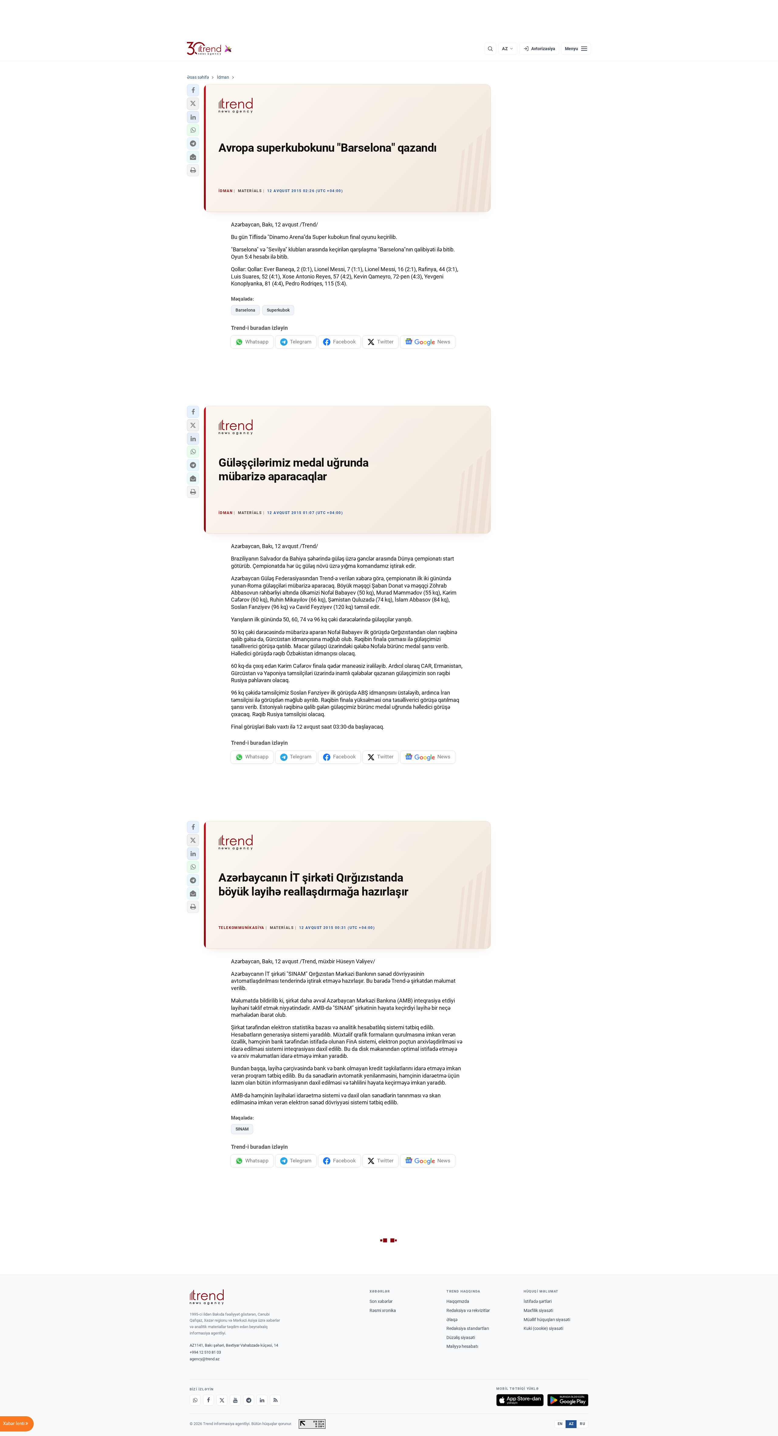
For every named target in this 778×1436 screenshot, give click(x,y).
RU (582, 1424)
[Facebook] (208, 1400)
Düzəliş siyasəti (460, 1337)
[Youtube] (235, 1400)
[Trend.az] (209, 48)
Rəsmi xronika (383, 1310)
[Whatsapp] (195, 1400)
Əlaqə (451, 1319)
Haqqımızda (457, 1301)
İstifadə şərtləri (538, 1301)
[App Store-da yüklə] (520, 1400)
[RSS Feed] (275, 1400)
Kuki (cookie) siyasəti (543, 1328)
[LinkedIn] (261, 1400)
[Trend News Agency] (207, 1297)
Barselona (245, 310)
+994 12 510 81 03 (205, 1352)
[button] (193, 90)
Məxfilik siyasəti (538, 1310)
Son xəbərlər (381, 1301)
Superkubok (278, 310)
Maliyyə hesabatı (462, 1346)
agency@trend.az (204, 1359)
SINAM (242, 1129)
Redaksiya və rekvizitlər (468, 1310)
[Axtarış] (490, 49)
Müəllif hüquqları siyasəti (547, 1319)
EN (560, 1424)
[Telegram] (248, 1400)
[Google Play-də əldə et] (567, 1400)
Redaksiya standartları (467, 1328)
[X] (221, 1400)
